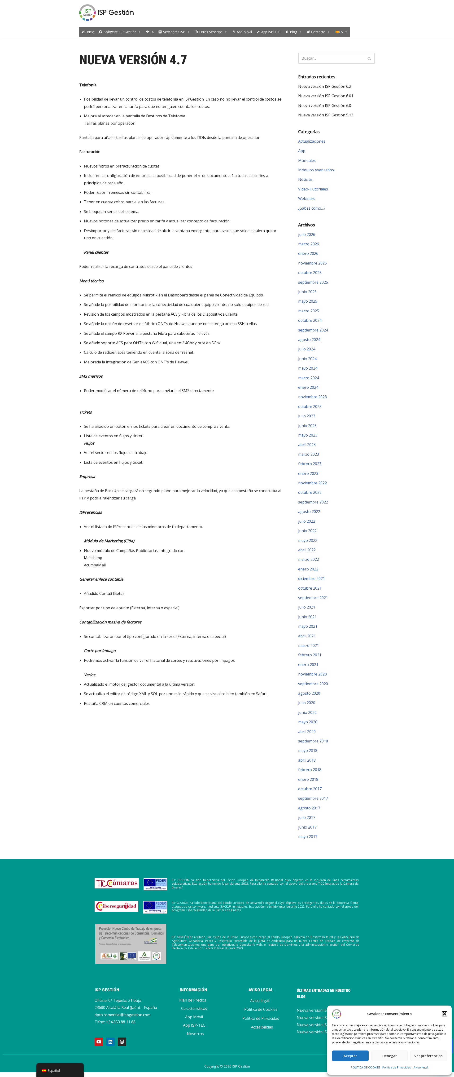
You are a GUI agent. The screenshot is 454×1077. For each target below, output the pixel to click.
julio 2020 (306, 702)
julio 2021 (306, 607)
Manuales (307, 160)
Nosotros (195, 1033)
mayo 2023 (307, 435)
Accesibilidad (262, 1027)
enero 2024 (308, 387)
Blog (293, 32)
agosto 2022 (309, 511)
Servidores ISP (174, 32)
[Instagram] (122, 1041)
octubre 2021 (310, 588)
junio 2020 (307, 712)
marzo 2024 (308, 377)
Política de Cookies (260, 1009)
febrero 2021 (309, 655)
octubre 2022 (310, 492)
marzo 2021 (308, 645)
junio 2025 (307, 291)
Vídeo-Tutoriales (313, 189)
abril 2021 (307, 636)
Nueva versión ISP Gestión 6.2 (324, 86)
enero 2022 (308, 569)
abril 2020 (307, 731)
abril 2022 (307, 549)
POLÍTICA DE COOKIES (365, 1067)
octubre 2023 (310, 406)
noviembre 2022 (312, 483)
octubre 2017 (310, 788)
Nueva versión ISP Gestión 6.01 (325, 95)
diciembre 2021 (311, 578)
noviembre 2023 (312, 396)
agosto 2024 (309, 339)
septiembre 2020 (313, 683)
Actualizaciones (311, 141)
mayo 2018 (307, 750)
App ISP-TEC (270, 32)
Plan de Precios (192, 1000)
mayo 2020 (307, 721)
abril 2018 (307, 760)
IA (152, 32)
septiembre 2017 (313, 798)
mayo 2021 (307, 626)
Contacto (318, 32)
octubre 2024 (310, 320)
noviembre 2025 (312, 263)
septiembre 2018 (313, 741)
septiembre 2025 (313, 282)
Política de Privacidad (396, 1067)
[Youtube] (99, 1041)
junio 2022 (307, 530)
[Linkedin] (110, 1041)
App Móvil (244, 32)
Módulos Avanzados (316, 169)
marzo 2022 (308, 559)
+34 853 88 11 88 (120, 1021)
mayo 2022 (307, 540)
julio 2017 (306, 817)
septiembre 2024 (313, 330)
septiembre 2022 (313, 502)
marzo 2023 (308, 454)
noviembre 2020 (312, 674)
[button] (444, 1013)
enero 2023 (308, 473)
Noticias (305, 179)
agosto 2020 (309, 693)
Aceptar (350, 1055)
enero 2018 (308, 779)
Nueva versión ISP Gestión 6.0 (324, 105)
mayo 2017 (307, 836)
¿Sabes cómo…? (311, 208)
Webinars (306, 198)
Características (194, 1008)
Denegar (389, 1055)
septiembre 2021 (313, 597)
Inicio (90, 32)
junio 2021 (307, 616)
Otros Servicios (211, 32)
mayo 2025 (307, 301)
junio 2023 (307, 425)
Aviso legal (421, 1067)
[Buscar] (369, 58)
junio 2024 (307, 358)
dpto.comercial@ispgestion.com (122, 1014)
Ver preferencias (428, 1055)
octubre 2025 (310, 272)
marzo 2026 (308, 244)
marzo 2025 (308, 310)
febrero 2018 (309, 769)
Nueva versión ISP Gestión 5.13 (325, 115)
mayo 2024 (307, 368)
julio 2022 (306, 521)
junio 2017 (307, 827)
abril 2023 (307, 444)
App (301, 150)
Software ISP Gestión (120, 32)
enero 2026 (308, 253)
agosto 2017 (309, 808)
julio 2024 (306, 349)
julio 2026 (306, 234)
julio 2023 (306, 416)
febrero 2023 (309, 463)
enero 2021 (308, 664)
